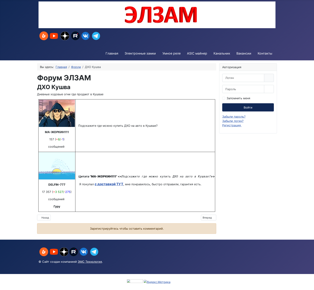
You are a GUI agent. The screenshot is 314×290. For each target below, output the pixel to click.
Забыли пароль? (233, 116)
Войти (248, 107)
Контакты (265, 53)
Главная (112, 53)
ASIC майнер (197, 53)
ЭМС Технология (90, 261)
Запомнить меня (238, 98)
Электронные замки (140, 53)
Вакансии (243, 53)
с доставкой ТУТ (109, 184)
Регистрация (232, 125)
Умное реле (171, 53)
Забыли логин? (232, 121)
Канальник (222, 53)
